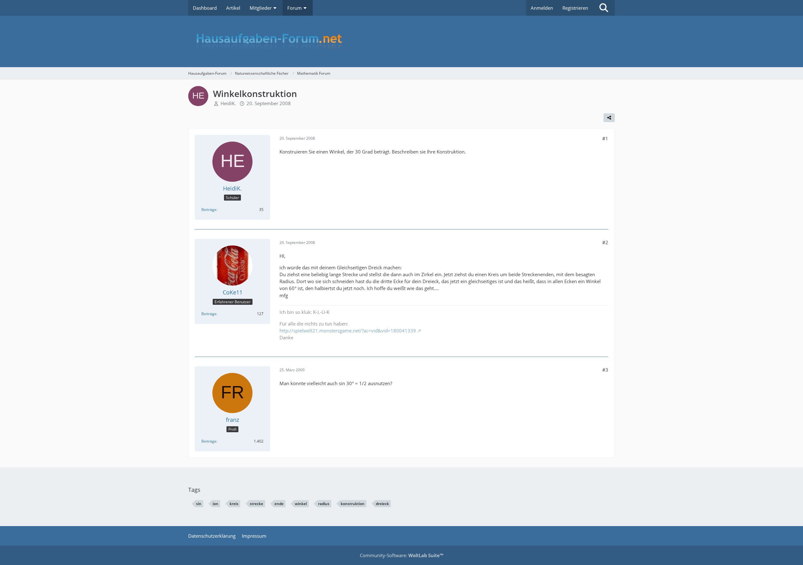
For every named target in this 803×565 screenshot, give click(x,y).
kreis (234, 503)
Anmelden (542, 8)
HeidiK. (228, 103)
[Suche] (604, 8)
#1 (605, 138)
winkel (301, 503)
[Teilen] (609, 117)
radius (323, 503)
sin (198, 503)
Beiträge (208, 209)
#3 (605, 370)
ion (215, 503)
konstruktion (352, 503)
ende (279, 503)
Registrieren (575, 8)
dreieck (382, 503)
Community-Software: (401, 555)
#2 (605, 242)
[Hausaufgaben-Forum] (401, 41)
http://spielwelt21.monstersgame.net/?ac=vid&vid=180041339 (347, 330)
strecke (256, 503)
